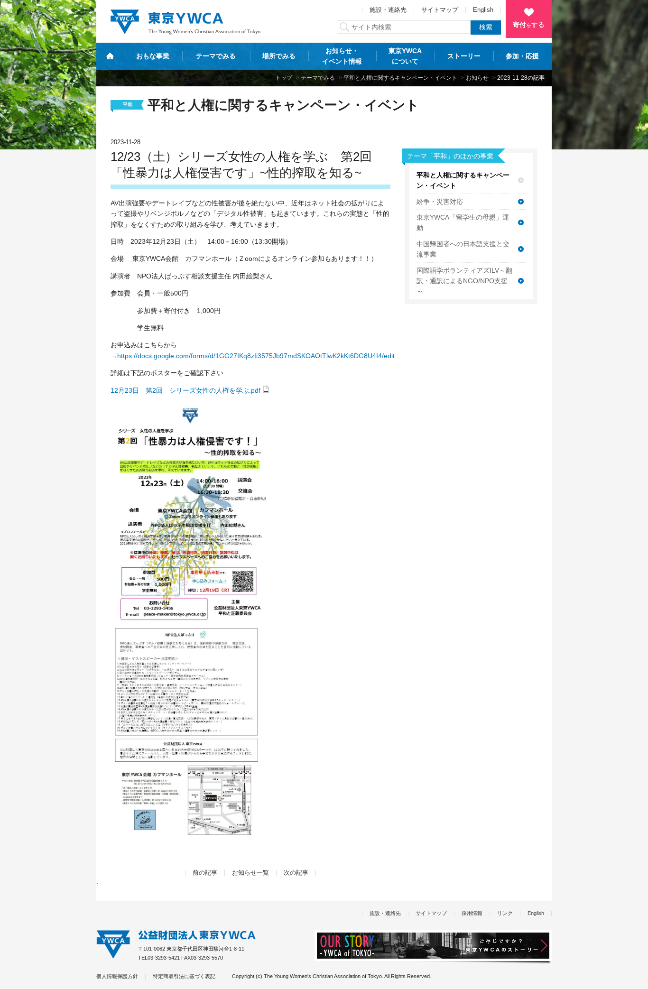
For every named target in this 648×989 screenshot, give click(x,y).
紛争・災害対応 (440, 201)
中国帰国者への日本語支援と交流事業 (463, 249)
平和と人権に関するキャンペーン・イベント (400, 77)
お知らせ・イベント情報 (342, 56)
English (483, 10)
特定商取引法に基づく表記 (184, 976)
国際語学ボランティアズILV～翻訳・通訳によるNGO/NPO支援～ (464, 281)
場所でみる (279, 56)
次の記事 (296, 872)
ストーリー (464, 56)
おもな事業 (152, 56)
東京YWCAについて (405, 56)
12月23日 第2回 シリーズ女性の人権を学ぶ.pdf (185, 390)
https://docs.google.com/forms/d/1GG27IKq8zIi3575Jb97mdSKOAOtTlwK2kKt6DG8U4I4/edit (256, 356)
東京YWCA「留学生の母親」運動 (463, 222)
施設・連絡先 (388, 10)
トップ (283, 77)
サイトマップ (439, 10)
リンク (505, 913)
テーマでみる (216, 56)
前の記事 (205, 872)
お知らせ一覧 (250, 872)
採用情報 (472, 913)
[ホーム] (110, 56)
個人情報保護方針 (117, 976)
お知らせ (477, 77)
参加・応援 (522, 56)
